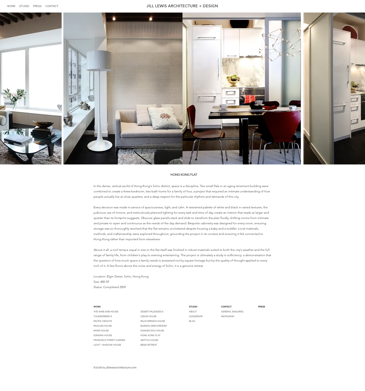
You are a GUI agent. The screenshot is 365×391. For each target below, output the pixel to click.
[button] (182, 88)
